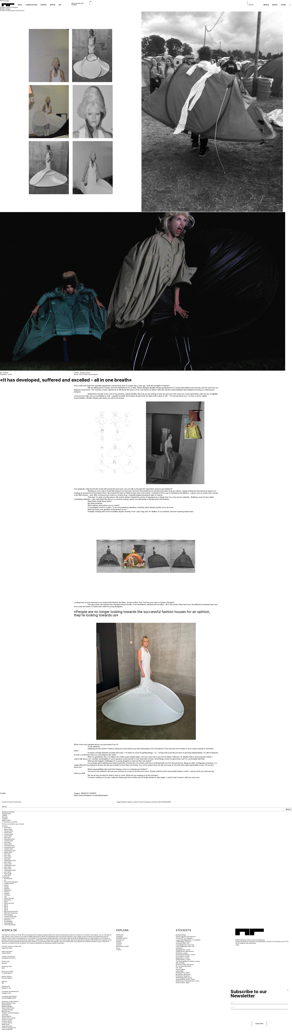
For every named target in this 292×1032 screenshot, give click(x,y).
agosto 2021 (8, 852)
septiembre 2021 (9, 851)
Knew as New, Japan (183, 982)
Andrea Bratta (6, 953)
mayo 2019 (7, 869)
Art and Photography (11, 882)
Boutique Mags (181, 935)
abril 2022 (7, 842)
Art (5, 880)
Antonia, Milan (180, 969)
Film (5, 897)
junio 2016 (7, 875)
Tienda (283, 5)
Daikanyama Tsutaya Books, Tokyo (187, 981)
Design (6, 887)
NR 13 (6, 905)
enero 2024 (8, 832)
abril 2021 (7, 859)
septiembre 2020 (10, 860)
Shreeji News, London (183, 959)
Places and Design (10, 916)
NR (160, 802)
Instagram (119, 936)
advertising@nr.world (9, 998)
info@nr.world (6, 993)
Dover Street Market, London (185, 954)
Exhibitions (7, 890)
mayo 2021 (7, 857)
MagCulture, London (182, 958)
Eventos (43, 5)
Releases (7, 920)
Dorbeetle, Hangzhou (183, 976)
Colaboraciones (31, 5)
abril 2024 (7, 827)
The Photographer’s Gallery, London (188, 961)
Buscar (4, 806)
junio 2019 (7, 867)
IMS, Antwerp (180, 963)
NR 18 (6, 910)
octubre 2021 (8, 849)
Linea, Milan (180, 971)
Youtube (119, 943)
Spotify (118, 941)
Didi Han (5, 817)
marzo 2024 (8, 829)
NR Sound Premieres (11, 911)
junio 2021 (7, 855)
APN (3, 968)
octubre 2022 (8, 841)
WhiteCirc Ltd (6, 988)
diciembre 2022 (9, 839)
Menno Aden (6, 820)
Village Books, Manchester (185, 951)
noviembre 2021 (9, 847)
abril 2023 (7, 837)
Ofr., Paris (179, 968)
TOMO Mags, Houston (183, 941)
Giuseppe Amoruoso (9, 958)
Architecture (8, 878)
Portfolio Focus (9, 918)
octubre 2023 (8, 834)
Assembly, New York (182, 943)
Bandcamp (119, 935)
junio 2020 (7, 862)
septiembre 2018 (10, 870)
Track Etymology (9, 924)
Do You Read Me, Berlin (183, 966)
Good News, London (183, 956)
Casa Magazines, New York (185, 945)
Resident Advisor (122, 938)
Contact (118, 950)
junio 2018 (7, 872)
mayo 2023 (8, 836)
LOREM (4, 815)
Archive (118, 945)
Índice (20, 5)
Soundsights (8, 921)
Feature (6, 893)
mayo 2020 (8, 864)
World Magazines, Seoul (184, 978)
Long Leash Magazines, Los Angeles (188, 940)
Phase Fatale (6, 814)
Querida (4, 963)
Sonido (274, 5)
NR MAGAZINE (166, 802)
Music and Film (9, 903)
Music (6, 901)
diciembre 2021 (9, 846)
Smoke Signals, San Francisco (186, 936)
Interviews (17, 802)
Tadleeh (5, 818)
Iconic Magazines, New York (185, 946)
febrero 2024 (8, 831)
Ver (60, 5)
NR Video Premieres (11, 913)
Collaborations (9, 883)
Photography (8, 915)
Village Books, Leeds (183, 950)
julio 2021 (7, 854)
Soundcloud (120, 940)
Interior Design (9, 898)
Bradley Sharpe (5, 9)
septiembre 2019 (10, 865)
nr (23, 10)
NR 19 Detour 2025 (122, 946)
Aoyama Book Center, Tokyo (185, 979)
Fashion (11, 802)
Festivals (7, 895)
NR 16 (6, 908)
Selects (52, 5)
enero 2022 (8, 844)
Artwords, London (182, 953)
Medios (266, 5)
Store (118, 948)
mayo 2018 (7, 874)
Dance (6, 885)
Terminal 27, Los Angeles (184, 938)
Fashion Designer (144, 802)
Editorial (6, 888)
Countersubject (7, 973)
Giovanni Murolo (7, 978)
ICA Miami (179, 948)
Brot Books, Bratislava (183, 974)
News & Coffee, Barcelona (185, 964)
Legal (237, 945)
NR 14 (6, 906)
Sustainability (8, 923)
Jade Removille (7, 948)
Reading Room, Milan (183, 973)
